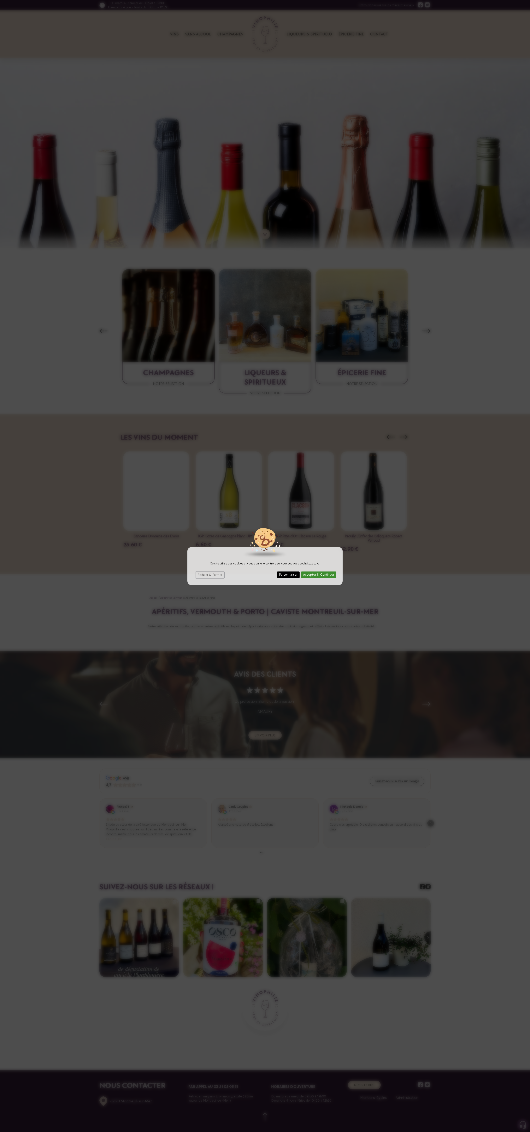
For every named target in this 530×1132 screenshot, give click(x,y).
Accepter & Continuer (318, 575)
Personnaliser (288, 575)
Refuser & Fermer (210, 575)
